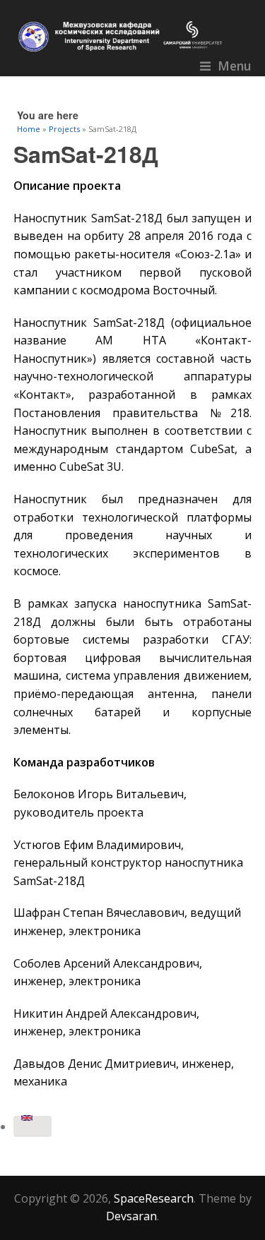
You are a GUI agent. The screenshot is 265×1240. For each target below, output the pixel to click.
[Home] (132, 36)
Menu (235, 65)
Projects (64, 129)
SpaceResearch (154, 1198)
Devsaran (131, 1216)
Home (28, 129)
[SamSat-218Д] (32, 1126)
